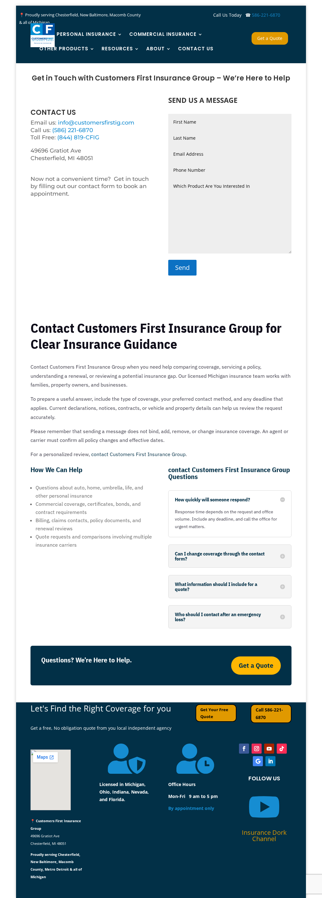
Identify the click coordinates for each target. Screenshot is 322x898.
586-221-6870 (266, 15)
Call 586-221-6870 (269, 713)
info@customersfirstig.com (96, 122)
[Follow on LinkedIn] (270, 761)
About (155, 48)
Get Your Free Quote (214, 713)
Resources (117, 48)
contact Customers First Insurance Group (138, 454)
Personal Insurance (86, 34)
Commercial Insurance (163, 34)
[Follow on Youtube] (269, 749)
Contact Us (196, 48)
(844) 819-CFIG (78, 137)
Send (182, 267)
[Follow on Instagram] (257, 749)
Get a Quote (269, 38)
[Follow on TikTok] (282, 749)
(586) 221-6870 (72, 130)
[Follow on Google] (258, 761)
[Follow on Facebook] (244, 749)
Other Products (63, 48)
